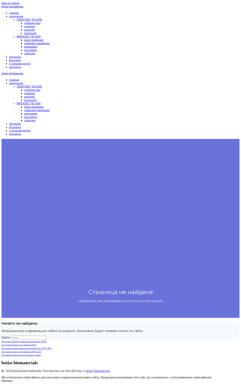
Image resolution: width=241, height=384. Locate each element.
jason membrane (33, 40)
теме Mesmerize (97, 371)
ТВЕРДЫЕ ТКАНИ (29, 19)
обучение (15, 56)
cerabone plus (32, 23)
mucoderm (30, 50)
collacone (29, 53)
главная (14, 12)
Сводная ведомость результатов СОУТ (19, 345)
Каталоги (15, 60)
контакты (15, 67)
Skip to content (10, 3)
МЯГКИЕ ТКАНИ (29, 36)
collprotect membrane (37, 43)
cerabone (29, 26)
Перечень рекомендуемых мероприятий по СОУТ (24, 341)
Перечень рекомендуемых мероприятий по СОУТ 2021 (27, 348)
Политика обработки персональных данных (21, 355)
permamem (30, 46)
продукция (16, 16)
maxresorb (30, 33)
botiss (12, 6)
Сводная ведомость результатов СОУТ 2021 (21, 352)
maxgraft (29, 29)
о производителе (20, 63)
